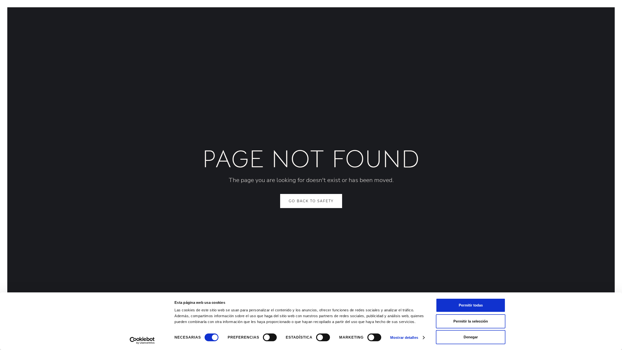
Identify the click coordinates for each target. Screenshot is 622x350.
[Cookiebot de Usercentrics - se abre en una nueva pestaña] (142, 340)
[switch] (270, 337)
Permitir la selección (470, 321)
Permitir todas (471, 305)
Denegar (471, 337)
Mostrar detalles (404, 337)
